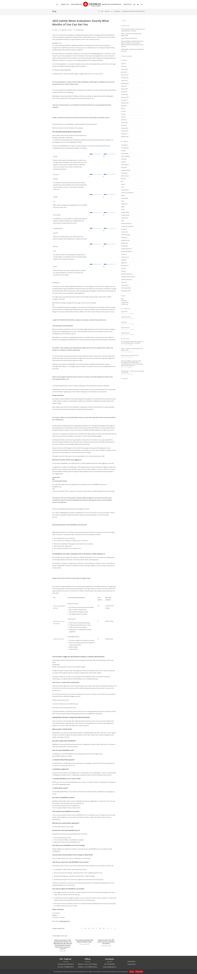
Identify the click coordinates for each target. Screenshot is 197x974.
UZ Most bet (124, 282)
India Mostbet (124, 204)
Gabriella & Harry (125, 333)
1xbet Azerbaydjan (125, 156)
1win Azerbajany (125, 148)
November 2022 (124, 97)
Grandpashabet (124, 198)
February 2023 (124, 89)
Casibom (123, 184)
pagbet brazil (124, 262)
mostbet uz (123, 254)
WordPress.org (124, 304)
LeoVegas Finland (125, 212)
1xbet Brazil (123, 159)
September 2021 (125, 136)
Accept (132, 971)
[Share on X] (81, 928)
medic (122, 220)
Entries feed (124, 300)
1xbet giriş (123, 162)
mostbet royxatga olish (126, 251)
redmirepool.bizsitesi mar (127, 274)
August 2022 (124, 105)
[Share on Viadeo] (111, 928)
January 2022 (124, 125)
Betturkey (123, 178)
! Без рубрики (124, 145)
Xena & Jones (124, 311)
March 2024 (123, 66)
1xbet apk (123, 150)
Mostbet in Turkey (125, 240)
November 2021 (124, 131)
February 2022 (124, 122)
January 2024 (124, 72)
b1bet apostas (124, 173)
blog (122, 181)
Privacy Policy (131, 964)
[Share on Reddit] (103, 928)
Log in (122, 298)
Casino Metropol (125, 190)
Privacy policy (139, 971)
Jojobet (122, 209)
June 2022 (123, 111)
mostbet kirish (124, 246)
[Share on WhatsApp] (114, 928)
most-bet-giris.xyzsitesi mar (127, 226)
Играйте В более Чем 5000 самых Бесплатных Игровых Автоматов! (106, 941)
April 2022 (123, 117)
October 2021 (124, 133)
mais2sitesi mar (124, 218)
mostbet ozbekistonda (126, 248)
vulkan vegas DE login (126, 288)
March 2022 (123, 119)
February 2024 (124, 69)
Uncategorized (79, 30)
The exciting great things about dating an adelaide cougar (84, 941)
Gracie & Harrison (125, 327)
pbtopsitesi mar (124, 265)
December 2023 (124, 75)
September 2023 (125, 83)
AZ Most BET (124, 167)
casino (122, 187)
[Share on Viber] (96, 928)
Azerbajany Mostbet (125, 170)
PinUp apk (123, 268)
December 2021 (124, 128)
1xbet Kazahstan (125, 164)
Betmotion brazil (125, 176)
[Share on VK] (100, 928)
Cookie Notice (131, 961)
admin (56, 30)
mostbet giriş (124, 237)
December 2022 (124, 94)
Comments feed (124, 302)
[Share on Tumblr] (107, 928)
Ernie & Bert (124, 322)
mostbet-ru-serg (125, 257)
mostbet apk (124, 229)
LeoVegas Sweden (125, 215)
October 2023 (124, 80)
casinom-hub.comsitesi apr (127, 192)
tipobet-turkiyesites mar (126, 279)
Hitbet (122, 201)
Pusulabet (123, 271)
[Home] (99, 11)
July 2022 (123, 108)
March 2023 (123, 86)
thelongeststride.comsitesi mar (128, 276)
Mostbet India (124, 243)
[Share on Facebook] (85, 928)
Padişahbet (123, 260)
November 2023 (124, 77)
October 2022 (124, 100)
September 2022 (125, 103)
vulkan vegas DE (125, 285)
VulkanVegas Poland (125, 290)
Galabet (123, 195)
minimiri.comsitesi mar (126, 223)
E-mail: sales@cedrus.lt (109, 967)
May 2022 (123, 114)
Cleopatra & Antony (126, 317)
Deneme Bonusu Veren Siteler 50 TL (129, 38)
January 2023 (124, 91)
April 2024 (123, 63)
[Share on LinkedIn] (92, 928)
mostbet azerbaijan (125, 234)
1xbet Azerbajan (125, 153)
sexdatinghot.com (64, 921)
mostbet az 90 (124, 232)
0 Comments (131, 313)
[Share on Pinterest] (89, 928)
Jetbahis (123, 206)
